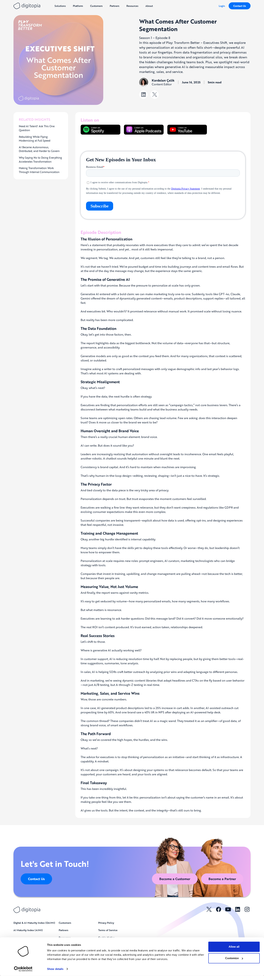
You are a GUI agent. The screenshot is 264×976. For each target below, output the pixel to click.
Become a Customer (174, 878)
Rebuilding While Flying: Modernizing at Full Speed (34, 138)
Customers (65, 922)
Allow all (234, 946)
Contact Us (239, 6)
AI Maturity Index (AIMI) (28, 930)
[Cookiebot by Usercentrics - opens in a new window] (23, 969)
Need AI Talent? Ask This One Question (37, 128)
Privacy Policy (106, 922)
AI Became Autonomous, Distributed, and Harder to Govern (39, 149)
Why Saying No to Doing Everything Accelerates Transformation (40, 159)
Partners (63, 930)
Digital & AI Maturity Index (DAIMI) (34, 922)
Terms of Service (107, 930)
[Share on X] (154, 94)
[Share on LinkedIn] (143, 94)
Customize (232, 958)
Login (222, 6)
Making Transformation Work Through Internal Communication (39, 170)
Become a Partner (222, 878)
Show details (55, 968)
